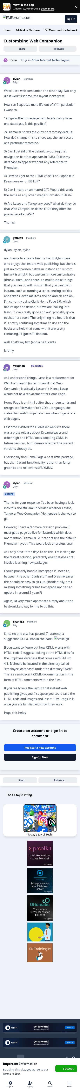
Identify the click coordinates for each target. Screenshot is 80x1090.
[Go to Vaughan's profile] (6, 367)
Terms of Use (11, 1074)
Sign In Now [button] (40, 757)
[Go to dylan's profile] (5, 60)
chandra (18, 621)
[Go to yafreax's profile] (6, 239)
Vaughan (19, 366)
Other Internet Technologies (50, 60)
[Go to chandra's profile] (6, 623)
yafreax (18, 238)
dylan (13, 60)
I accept (68, 1068)
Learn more (7, 7)
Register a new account (40, 747)
